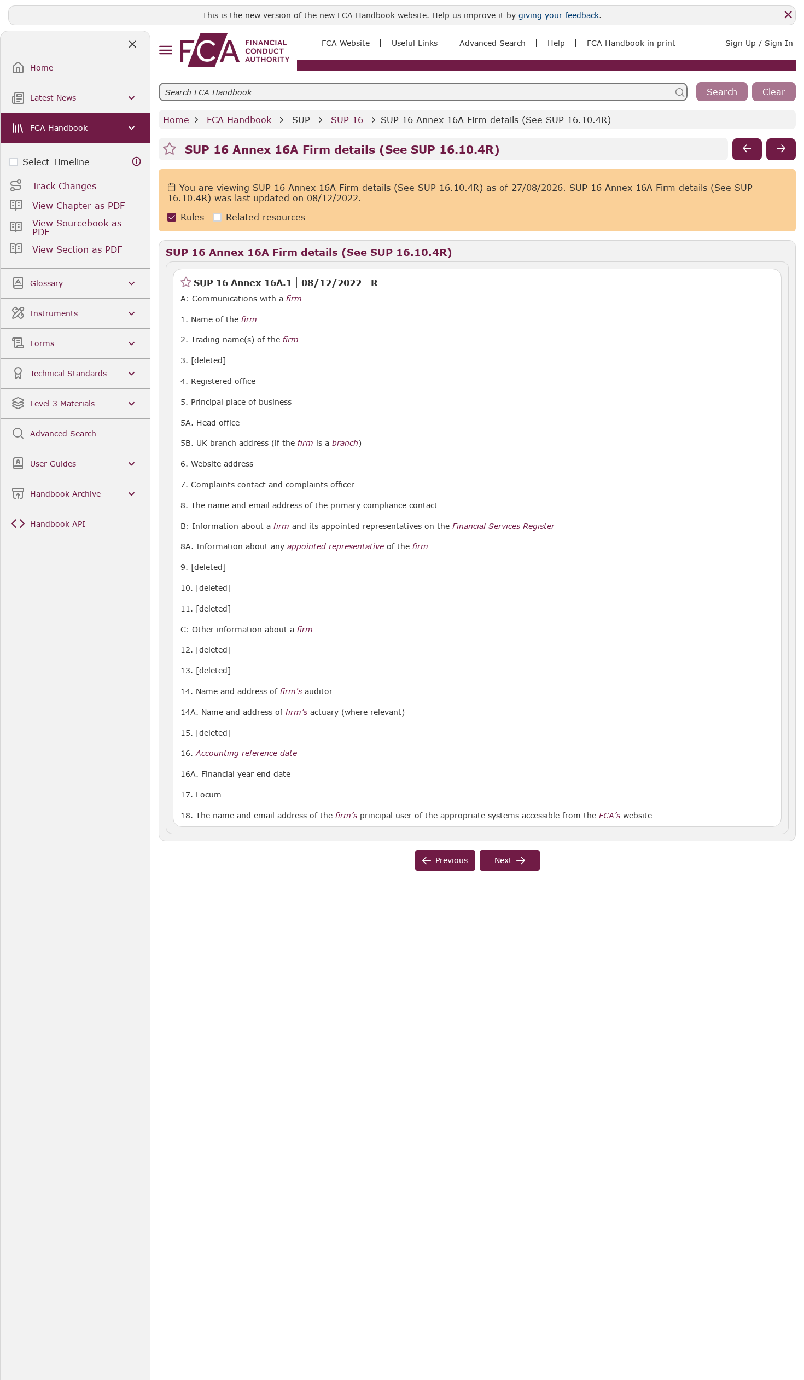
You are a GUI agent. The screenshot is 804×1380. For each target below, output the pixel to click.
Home (176, 119)
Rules (192, 217)
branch (345, 443)
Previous (451, 860)
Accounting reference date (246, 753)
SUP (301, 119)
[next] (781, 149)
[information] (136, 161)
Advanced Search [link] (492, 43)
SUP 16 (347, 119)
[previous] (747, 149)
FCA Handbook (239, 119)
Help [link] (556, 43)
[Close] (788, 14)
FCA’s (609, 815)
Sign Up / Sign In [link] (759, 43)
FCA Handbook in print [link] (631, 43)
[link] (235, 50)
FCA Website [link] (346, 43)
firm (294, 298)
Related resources (265, 217)
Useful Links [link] (415, 43)
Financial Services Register (503, 526)
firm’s (296, 712)
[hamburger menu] (165, 50)
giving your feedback (558, 15)
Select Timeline (56, 161)
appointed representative (335, 546)
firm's (291, 691)
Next (503, 860)
